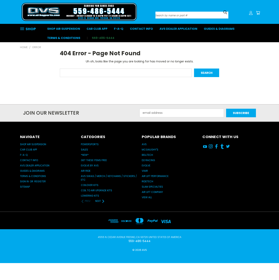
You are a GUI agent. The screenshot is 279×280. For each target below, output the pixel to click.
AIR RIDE (85, 171)
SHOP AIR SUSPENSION (63, 29)
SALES (84, 149)
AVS (144, 144)
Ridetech (147, 181)
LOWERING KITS (90, 195)
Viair (145, 171)
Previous (268, 264)
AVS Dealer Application (178, 29)
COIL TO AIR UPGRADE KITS (96, 190)
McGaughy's (150, 149)
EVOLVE (146, 165)
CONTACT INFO (141, 29)
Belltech (147, 155)
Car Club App (97, 29)
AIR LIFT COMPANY (152, 192)
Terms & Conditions (63, 38)
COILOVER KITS (89, 185)
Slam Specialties (152, 186)
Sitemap (25, 186)
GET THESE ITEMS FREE (94, 160)
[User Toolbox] (251, 13)
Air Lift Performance (155, 176)
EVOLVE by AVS (90, 165)
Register (40, 181)
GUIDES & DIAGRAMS (219, 29)
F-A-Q (118, 29)
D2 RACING (148, 160)
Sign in (24, 181)
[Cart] (258, 13)
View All (147, 197)
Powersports (90, 144)
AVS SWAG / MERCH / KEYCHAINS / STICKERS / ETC (109, 178)
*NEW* (85, 155)
